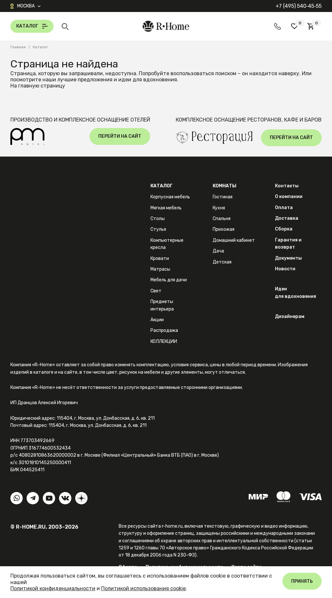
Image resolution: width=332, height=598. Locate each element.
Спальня (222, 218)
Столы (157, 218)
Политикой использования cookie (143, 588)
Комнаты (224, 186)
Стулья (158, 229)
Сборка (283, 229)
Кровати (159, 258)
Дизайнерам (289, 316)
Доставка (286, 218)
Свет (155, 291)
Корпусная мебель (170, 197)
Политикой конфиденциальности (52, 588)
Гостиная (222, 197)
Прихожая (223, 229)
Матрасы (160, 269)
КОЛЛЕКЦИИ (163, 341)
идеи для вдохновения (147, 79)
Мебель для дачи (168, 280)
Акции (157, 319)
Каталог (161, 186)
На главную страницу (37, 86)
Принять (302, 581)
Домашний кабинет (234, 240)
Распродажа (164, 330)
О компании (288, 196)
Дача (218, 251)
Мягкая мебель (166, 208)
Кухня (219, 208)
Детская (222, 262)
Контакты (287, 186)
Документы (288, 258)
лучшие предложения (85, 79)
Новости (285, 269)
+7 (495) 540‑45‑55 (299, 6)
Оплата (284, 207)
